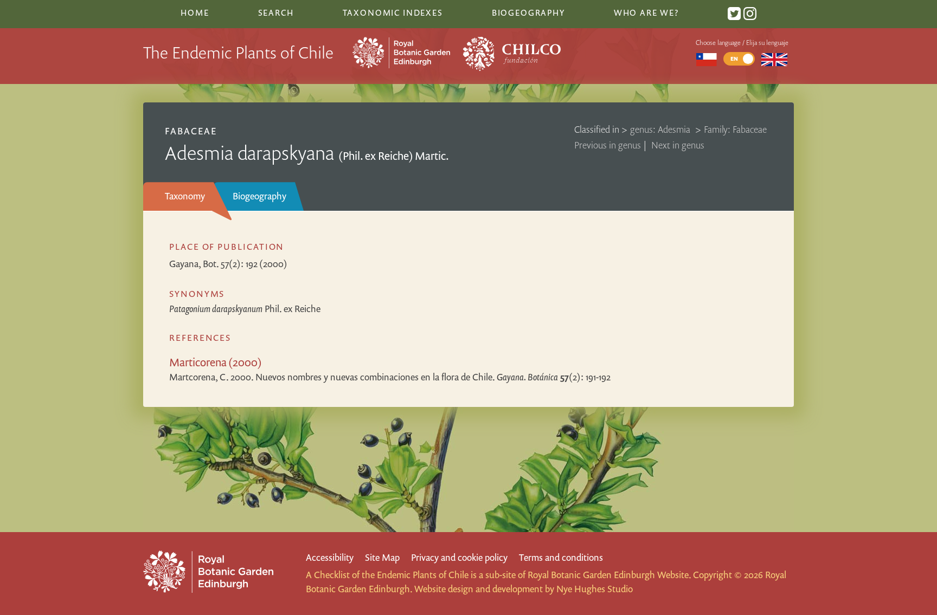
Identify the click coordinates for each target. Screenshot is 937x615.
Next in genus (677, 145)
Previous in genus (607, 145)
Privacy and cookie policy (459, 557)
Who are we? (646, 12)
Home (195, 12)
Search (276, 12)
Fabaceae (191, 131)
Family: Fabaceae (735, 129)
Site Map (382, 557)
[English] (774, 58)
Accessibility (330, 557)
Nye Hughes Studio (594, 588)
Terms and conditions (561, 557)
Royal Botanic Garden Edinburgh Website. (609, 574)
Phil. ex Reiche (244, 308)
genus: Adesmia (661, 129)
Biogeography (259, 196)
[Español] (706, 58)
